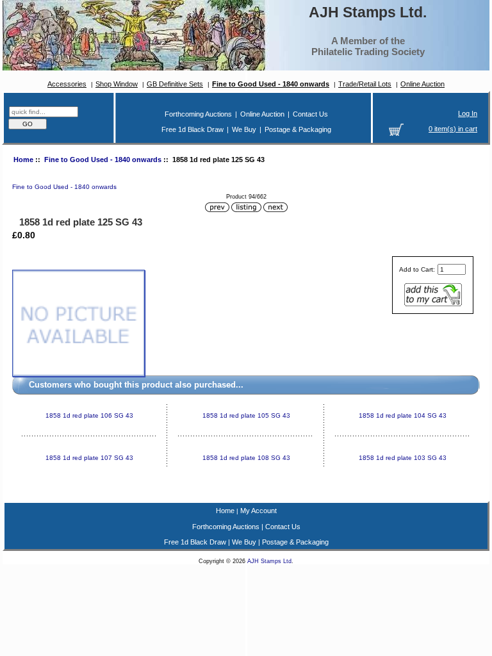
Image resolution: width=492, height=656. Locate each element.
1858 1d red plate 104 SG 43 (403, 415)
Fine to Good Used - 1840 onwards (102, 159)
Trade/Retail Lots (364, 84)
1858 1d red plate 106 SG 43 (89, 415)
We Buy (244, 129)
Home (23, 159)
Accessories (66, 84)
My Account (258, 510)
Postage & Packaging (298, 129)
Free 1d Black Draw (192, 129)
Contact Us (310, 114)
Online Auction (422, 84)
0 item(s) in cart (453, 129)
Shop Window (116, 84)
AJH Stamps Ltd (269, 561)
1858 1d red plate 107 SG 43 (89, 457)
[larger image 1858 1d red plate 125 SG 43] (78, 374)
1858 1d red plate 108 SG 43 (246, 457)
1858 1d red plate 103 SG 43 (403, 457)
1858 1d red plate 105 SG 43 (246, 415)
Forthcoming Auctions (198, 114)
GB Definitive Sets (175, 84)
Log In (467, 113)
